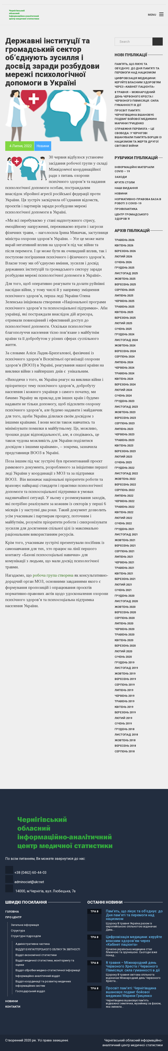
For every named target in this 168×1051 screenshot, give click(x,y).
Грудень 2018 (124, 729)
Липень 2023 (124, 429)
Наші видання (126, 188)
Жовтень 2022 (125, 478)
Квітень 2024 (124, 378)
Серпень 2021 (125, 551)
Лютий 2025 (123, 323)
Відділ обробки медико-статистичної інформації (48, 970)
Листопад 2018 (126, 734)
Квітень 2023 (124, 445)
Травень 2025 (124, 306)
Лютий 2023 (123, 456)
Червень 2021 (124, 562)
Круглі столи (125, 182)
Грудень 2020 (124, 595)
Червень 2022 (124, 501)
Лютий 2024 (123, 390)
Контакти (12, 1006)
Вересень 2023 (125, 417)
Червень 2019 (124, 695)
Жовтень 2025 (125, 278)
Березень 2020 (125, 645)
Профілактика (126, 209)
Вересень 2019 (125, 679)
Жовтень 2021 (125, 540)
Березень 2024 (125, 384)
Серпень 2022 (125, 490)
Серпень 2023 (125, 423)
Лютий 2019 (123, 718)
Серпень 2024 (125, 356)
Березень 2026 (125, 251)
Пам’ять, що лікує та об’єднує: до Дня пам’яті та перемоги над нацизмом (137, 68)
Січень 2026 (123, 262)
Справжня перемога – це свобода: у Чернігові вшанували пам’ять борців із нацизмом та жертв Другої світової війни (138, 137)
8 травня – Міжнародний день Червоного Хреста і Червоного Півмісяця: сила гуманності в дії (137, 98)
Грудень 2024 (124, 334)
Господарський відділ (30, 991)
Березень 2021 (125, 579)
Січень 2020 (123, 656)
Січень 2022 (123, 523)
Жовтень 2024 (125, 345)
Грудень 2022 (124, 467)
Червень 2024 (124, 367)
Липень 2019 (124, 690)
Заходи (121, 177)
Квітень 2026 (124, 245)
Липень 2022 (124, 495)
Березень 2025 (125, 317)
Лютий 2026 (123, 256)
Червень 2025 (124, 301)
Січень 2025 (123, 328)
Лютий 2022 (123, 518)
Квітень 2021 (124, 573)
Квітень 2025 (124, 312)
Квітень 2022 (124, 512)
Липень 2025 (124, 295)
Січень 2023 (123, 462)
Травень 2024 (124, 373)
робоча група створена (53, 575)
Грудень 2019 (124, 662)
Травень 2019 (124, 701)
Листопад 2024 (126, 340)
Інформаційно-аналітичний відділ (38, 976)
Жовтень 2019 (125, 673)
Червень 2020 (124, 629)
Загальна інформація (25, 925)
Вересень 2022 (125, 484)
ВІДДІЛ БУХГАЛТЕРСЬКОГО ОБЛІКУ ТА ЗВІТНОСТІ (48, 949)
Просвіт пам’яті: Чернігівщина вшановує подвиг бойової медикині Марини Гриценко (136, 117)
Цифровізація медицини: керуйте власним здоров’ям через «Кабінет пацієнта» (138, 82)
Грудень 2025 (124, 267)
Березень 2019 (125, 712)
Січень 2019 (123, 723)
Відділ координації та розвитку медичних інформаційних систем (43, 983)
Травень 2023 (124, 440)
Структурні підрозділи (26, 936)
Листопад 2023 (126, 406)
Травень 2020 (124, 634)
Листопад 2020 (126, 601)
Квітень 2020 (124, 640)
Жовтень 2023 (125, 412)
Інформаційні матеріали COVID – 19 (134, 169)
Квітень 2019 (124, 707)
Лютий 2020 (123, 651)
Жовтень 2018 (125, 740)
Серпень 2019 (125, 684)
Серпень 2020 (125, 618)
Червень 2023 (124, 434)
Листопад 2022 (126, 473)
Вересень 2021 (125, 545)
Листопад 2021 (126, 534)
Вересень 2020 (125, 612)
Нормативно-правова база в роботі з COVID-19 (138, 201)
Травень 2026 (124, 240)
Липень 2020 (124, 623)
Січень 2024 (123, 395)
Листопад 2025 (126, 273)
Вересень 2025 (125, 284)
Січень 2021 (123, 590)
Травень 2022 (124, 506)
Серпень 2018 (125, 751)
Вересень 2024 (125, 351)
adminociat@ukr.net (29, 882)
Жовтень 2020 (125, 606)
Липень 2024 (124, 362)
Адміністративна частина (33, 943)
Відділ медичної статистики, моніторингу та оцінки (45, 962)
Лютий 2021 (123, 584)
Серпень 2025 (125, 289)
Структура (18, 930)
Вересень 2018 (125, 745)
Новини (121, 193)
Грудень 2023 (124, 401)
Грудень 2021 (124, 529)
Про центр (13, 917)
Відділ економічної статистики (36, 955)
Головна (12, 911)
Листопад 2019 (126, 667)
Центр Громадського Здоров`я (131, 216)
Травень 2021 (124, 567)
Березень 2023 (125, 451)
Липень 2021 (124, 556)
